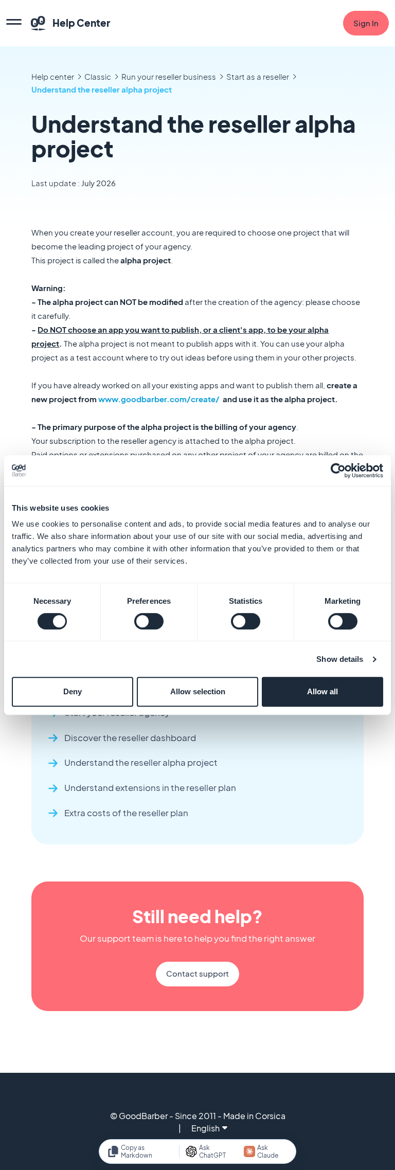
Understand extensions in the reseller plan (150, 787)
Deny (72, 691)
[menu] (14, 23)
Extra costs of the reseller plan (126, 812)
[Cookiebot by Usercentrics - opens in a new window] (338, 470)
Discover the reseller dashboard (130, 737)
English (205, 1128)
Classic (97, 76)
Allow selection (197, 691)
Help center (52, 76)
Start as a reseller (257, 76)
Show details (339, 659)
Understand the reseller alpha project (101, 89)
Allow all (322, 691)
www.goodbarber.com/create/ (159, 399)
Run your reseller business (168, 76)
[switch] (149, 621)
